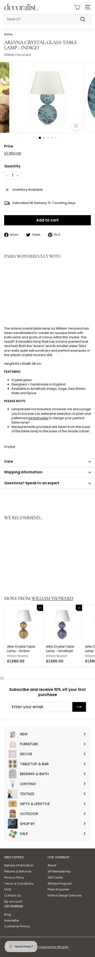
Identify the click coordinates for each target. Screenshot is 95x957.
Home (8, 34)
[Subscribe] (79, 707)
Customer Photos (17, 926)
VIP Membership (59, 871)
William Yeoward (17, 54)
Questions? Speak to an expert (31, 483)
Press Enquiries (58, 889)
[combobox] (47, 19)
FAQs (7, 889)
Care (8, 461)
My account (13, 901)
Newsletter (11, 920)
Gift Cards (55, 877)
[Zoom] (75, 125)
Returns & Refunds (17, 871)
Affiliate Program (60, 883)
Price (8, 146)
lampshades (38, 418)
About (52, 865)
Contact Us (12, 895)
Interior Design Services (65, 895)
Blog (7, 914)
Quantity (12, 166)
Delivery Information (19, 865)
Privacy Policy (14, 877)
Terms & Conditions (19, 883)
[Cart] (77, 7)
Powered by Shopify (53, 947)
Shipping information (23, 472)
